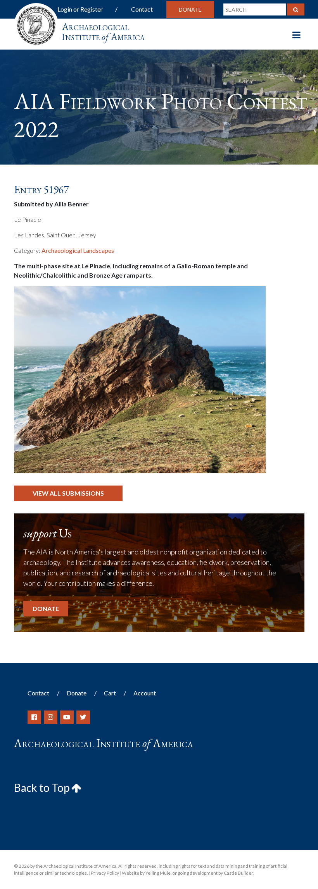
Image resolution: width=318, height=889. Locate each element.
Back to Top (42, 787)
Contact (142, 9)
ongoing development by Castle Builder (212, 873)
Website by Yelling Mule (146, 873)
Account (144, 693)
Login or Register (80, 9)
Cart (110, 693)
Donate (190, 9)
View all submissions (68, 493)
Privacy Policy (105, 873)
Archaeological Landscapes (77, 250)
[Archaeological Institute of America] (36, 23)
